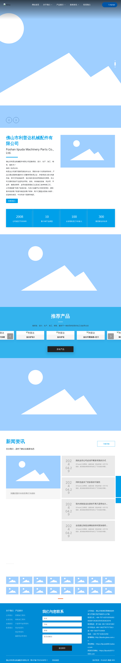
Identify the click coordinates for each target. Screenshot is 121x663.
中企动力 (104, 660)
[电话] (118, 478)
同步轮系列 (19, 628)
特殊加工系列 (20, 619)
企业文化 (9, 619)
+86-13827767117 (103, 627)
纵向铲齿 (30, 337)
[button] (115, 60)
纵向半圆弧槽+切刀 (61, 337)
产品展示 (19, 610)
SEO (113, 660)
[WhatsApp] (118, 489)
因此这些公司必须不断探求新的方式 (91, 460)
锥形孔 (91, 337)
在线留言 (9, 624)
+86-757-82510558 (104, 617)
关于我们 (10, 610)
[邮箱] (118, 484)
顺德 (109, 660)
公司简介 (9, 615)
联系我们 (9, 628)
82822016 (107, 621)
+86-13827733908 (97, 631)
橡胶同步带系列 (21, 636)
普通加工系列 (20, 615)
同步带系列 (19, 632)
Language (111, 5)
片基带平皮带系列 (21, 624)
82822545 (98, 621)
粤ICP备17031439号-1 (39, 660)
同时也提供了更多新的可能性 (88, 482)
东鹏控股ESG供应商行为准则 (22, 493)
